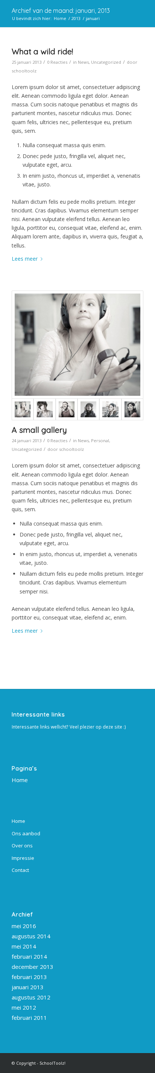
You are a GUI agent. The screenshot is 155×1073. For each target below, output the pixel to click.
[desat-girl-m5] (77, 345)
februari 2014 (29, 956)
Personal (100, 440)
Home (20, 780)
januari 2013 (28, 987)
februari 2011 (29, 1017)
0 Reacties (57, 62)
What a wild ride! (42, 51)
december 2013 (32, 966)
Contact (20, 870)
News (83, 62)
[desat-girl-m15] (110, 409)
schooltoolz (24, 71)
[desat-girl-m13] (132, 409)
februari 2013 (29, 977)
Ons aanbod (26, 833)
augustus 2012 (31, 997)
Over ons (22, 845)
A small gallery (39, 430)
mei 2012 (24, 1007)
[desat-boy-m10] (44, 409)
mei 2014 (24, 946)
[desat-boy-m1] (88, 409)
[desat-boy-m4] (67, 409)
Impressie (23, 858)
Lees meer (25, 258)
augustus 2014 (31, 936)
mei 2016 (24, 926)
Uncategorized (106, 62)
